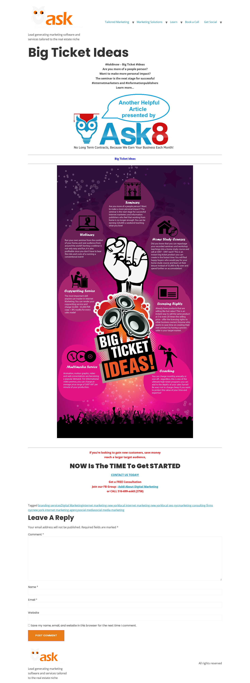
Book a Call (192, 22)
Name (33, 587)
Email (32, 599)
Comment (36, 534)
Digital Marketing (72, 505)
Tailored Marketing (117, 22)
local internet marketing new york (140, 505)
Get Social (210, 22)
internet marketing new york (101, 505)
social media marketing (109, 510)
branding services (49, 505)
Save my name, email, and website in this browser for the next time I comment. (83, 625)
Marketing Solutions (149, 22)
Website (33, 612)
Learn (173, 22)
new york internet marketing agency (55, 510)
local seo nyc (170, 505)
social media (87, 510)
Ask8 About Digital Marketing (138, 487)
